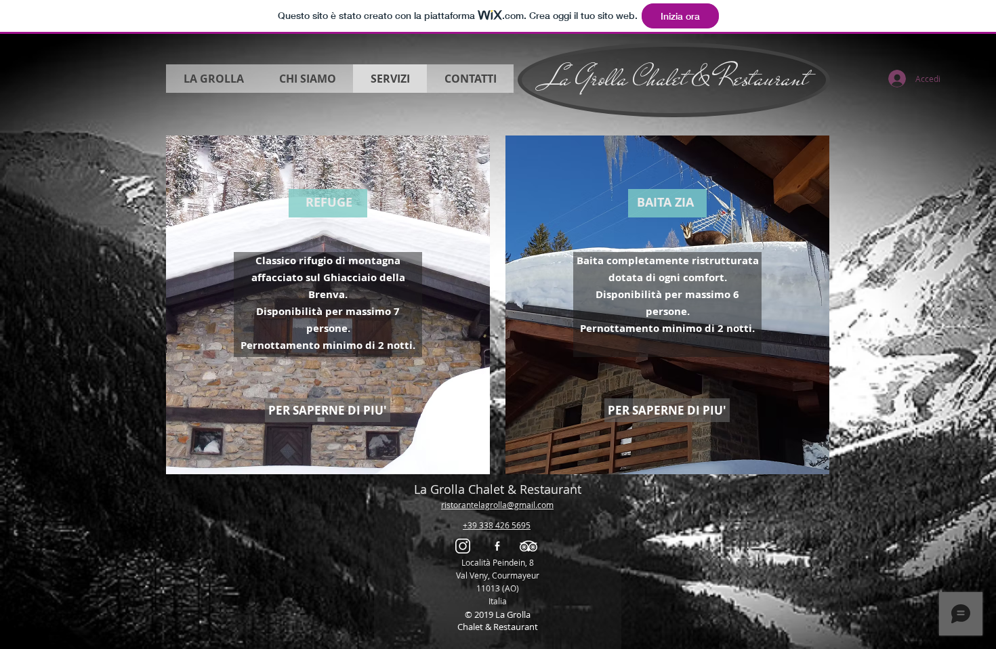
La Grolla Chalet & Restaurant (673, 78)
